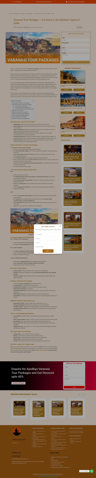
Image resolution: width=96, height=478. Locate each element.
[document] (48, 239)
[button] (60, 226)
